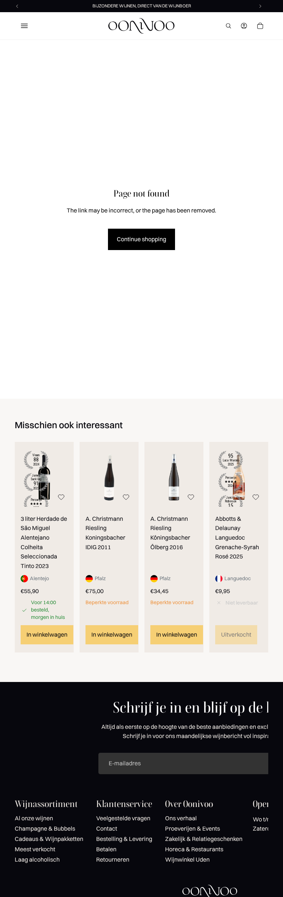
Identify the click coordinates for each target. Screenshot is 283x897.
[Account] (244, 26)
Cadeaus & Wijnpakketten (49, 838)
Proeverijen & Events (192, 828)
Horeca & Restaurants (194, 849)
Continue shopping (141, 239)
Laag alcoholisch (37, 859)
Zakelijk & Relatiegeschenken (203, 838)
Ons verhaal (181, 818)
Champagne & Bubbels (45, 828)
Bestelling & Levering (124, 838)
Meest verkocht (35, 849)
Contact (106, 828)
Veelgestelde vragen (123, 818)
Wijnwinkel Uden (187, 859)
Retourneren (112, 859)
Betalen (106, 849)
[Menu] (24, 25)
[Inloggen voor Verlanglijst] (61, 497)
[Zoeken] (228, 26)
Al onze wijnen (34, 818)
